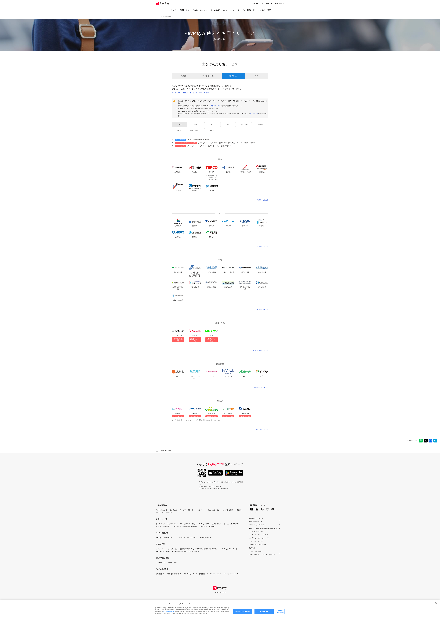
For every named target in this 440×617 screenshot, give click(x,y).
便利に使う (184, 10)
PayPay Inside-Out (230, 574)
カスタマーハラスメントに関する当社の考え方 (263, 555)
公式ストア (159, 512)
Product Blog (214, 574)
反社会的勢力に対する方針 (257, 544)
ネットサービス (208, 76)
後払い (212, 130)
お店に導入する (267, 3)
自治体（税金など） (196, 130)
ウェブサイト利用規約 (256, 541)
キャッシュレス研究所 (231, 524)
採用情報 (202, 574)
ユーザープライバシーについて (259, 535)
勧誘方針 (252, 548)
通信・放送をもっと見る (260, 350)
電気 (195, 124)
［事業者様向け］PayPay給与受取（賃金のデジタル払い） (199, 549)
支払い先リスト (215, 106)
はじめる (172, 10)
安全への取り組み (214, 510)
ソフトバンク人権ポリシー (257, 525)
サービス (179, 130)
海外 (256, 76)
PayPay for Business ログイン (166, 537)
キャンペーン (228, 10)
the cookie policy (168, 611)
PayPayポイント (200, 10)
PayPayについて (161, 510)
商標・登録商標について (256, 521)
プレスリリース (189, 574)
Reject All (264, 611)
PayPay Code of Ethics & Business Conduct (262, 528)
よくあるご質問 (264, 10)
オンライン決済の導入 (163, 526)
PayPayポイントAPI (163, 551)
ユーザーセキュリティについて (259, 538)
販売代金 (260, 124)
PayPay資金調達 (205, 537)
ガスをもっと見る (262, 246)
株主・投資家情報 (173, 574)
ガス (211, 124)
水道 (228, 124)
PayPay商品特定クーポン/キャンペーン (185, 551)
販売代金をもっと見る (261, 387)
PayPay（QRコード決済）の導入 (210, 524)
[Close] (435, 603)
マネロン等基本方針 (255, 551)
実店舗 (183, 76)
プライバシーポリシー (256, 531)
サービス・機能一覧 (246, 10)
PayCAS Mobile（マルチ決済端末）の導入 (182, 524)
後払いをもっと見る (262, 429)
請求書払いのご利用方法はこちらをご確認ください (190, 93)
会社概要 (278, 3)
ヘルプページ (254, 114)
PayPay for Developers (207, 526)
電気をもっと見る (262, 200)
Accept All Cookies (242, 611)
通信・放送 (244, 124)
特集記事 (169, 512)
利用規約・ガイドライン (256, 518)
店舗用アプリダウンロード (188, 537)
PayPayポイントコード (229, 549)
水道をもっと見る (262, 309)
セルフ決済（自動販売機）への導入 (185, 526)
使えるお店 (215, 10)
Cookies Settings (280, 611)
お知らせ (255, 3)
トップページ (160, 524)
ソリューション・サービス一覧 (166, 549)
